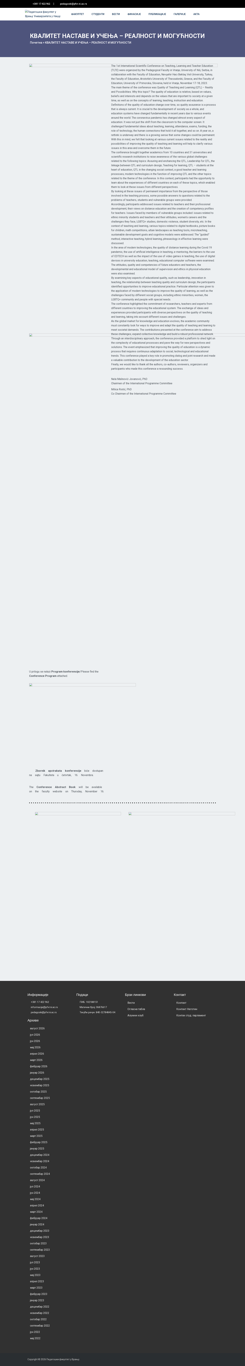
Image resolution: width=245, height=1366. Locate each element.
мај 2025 (35, 1123)
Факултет (77, 14)
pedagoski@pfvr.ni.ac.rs (73, 3)
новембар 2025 (39, 1085)
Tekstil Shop (98, 1359)
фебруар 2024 (38, 1218)
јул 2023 (35, 1262)
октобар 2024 (38, 1167)
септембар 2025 (40, 1098)
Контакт (181, 1002)
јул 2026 (35, 1034)
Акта (196, 14)
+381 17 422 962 (41, 3)
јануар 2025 (37, 1148)
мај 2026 (35, 1047)
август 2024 (37, 1180)
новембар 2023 (39, 1237)
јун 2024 (35, 1192)
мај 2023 (35, 1275)
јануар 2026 (37, 1072)
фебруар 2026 (38, 1066)
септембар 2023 (40, 1249)
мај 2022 (35, 1338)
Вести (116, 14)
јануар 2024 (37, 1224)
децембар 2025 (39, 1079)
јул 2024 (35, 1186)
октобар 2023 (38, 1243)
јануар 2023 (37, 1300)
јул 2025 (35, 1110)
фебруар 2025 (38, 1142)
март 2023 (36, 1287)
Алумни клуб (136, 1015)
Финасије (135, 14)
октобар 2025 (38, 1091)
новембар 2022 (39, 1313)
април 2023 (37, 1281)
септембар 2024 (40, 1173)
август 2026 (37, 1028)
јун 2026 (35, 1041)
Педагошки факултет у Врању (62, 1359)
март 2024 (36, 1211)
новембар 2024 (39, 1161)
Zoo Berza (110, 1359)
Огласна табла (136, 1009)
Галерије (180, 14)
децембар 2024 (39, 1154)
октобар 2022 (38, 1319)
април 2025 (37, 1129)
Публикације (157, 14)
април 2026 (37, 1053)
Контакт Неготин (186, 1009)
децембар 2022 (39, 1306)
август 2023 (37, 1256)
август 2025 (37, 1104)
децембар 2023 (39, 1230)
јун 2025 (35, 1117)
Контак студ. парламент (191, 1015)
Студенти (98, 14)
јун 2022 (35, 1332)
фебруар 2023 (38, 1294)
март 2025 (36, 1136)
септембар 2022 (40, 1325)
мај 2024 (35, 1199)
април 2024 (37, 1205)
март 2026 (36, 1060)
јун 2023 (35, 1268)
